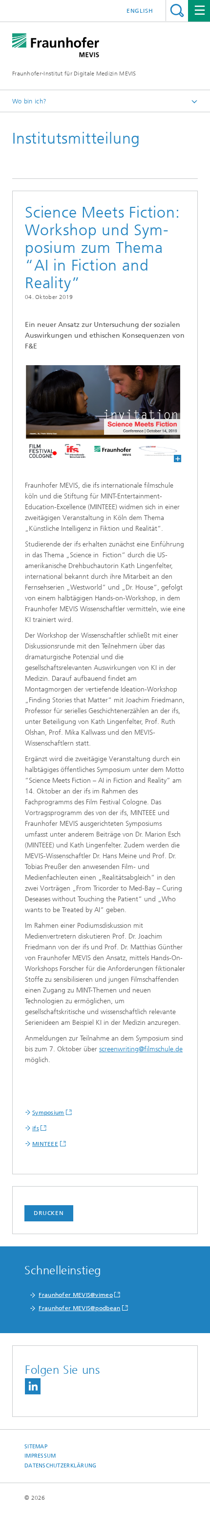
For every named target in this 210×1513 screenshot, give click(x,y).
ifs (35, 1128)
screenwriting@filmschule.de (141, 1049)
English (139, 10)
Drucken (49, 1213)
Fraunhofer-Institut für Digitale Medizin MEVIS (74, 73)
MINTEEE (45, 1144)
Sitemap (35, 1446)
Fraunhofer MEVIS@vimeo (76, 1294)
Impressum (40, 1456)
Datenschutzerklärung (60, 1466)
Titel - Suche (177, 10)
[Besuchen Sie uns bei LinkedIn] (33, 1386)
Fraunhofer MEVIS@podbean (79, 1308)
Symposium (48, 1112)
